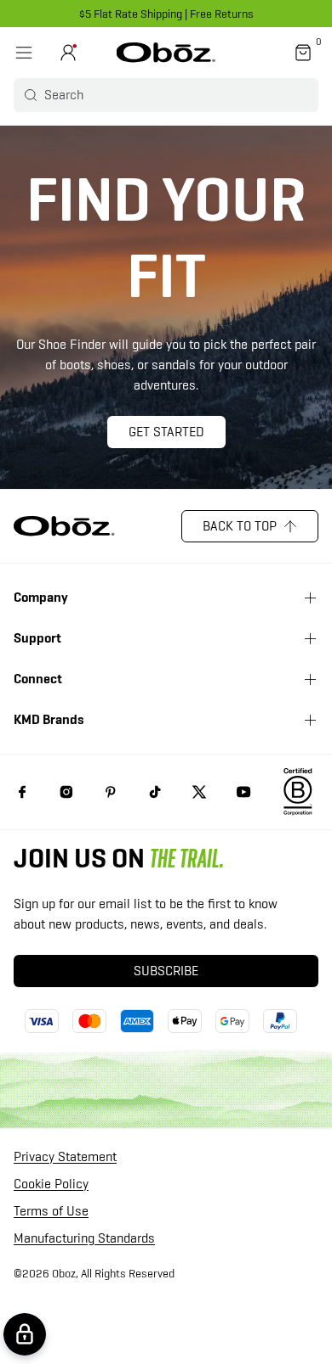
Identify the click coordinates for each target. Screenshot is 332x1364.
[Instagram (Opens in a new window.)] (66, 792)
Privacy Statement (65, 1157)
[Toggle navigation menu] (24, 52)
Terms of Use (51, 1212)
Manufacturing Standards (84, 1239)
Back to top (240, 526)
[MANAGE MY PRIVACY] (24, 1334)
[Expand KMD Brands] (309, 719)
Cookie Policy (51, 1184)
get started (166, 432)
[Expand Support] (309, 638)
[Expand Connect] (309, 679)
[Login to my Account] (68, 52)
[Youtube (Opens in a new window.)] (243, 792)
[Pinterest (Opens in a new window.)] (110, 792)
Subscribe (166, 970)
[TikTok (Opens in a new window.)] (155, 792)
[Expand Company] (309, 597)
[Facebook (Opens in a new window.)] (22, 792)
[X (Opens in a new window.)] (199, 792)
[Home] (166, 52)
